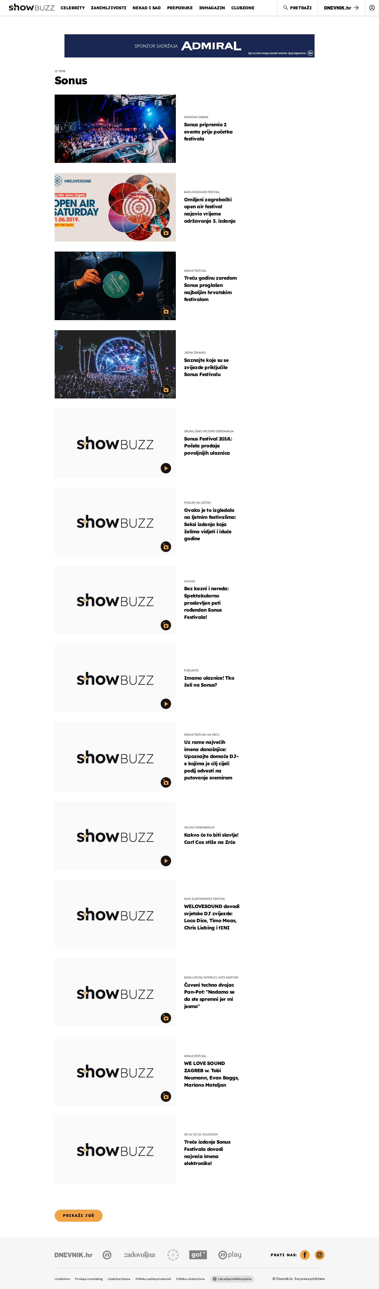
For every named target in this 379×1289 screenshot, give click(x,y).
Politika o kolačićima (190, 1279)
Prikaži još (78, 1215)
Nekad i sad (147, 7)
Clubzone (242, 7)
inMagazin (212, 7)
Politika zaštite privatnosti (153, 1279)
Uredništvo (62, 1279)
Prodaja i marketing (89, 1279)
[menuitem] (372, 8)
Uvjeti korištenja (119, 1279)
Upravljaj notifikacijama (234, 1279)
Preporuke (180, 7)
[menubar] (372, 8)
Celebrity (73, 7)
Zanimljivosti (108, 7)
